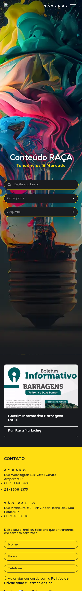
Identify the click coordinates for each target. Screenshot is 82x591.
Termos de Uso (40, 583)
